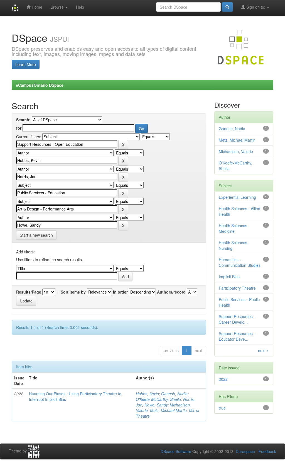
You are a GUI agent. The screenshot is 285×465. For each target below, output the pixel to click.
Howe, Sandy (156, 405)
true (222, 408)
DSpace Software (176, 451)
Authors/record (171, 292)
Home (36, 7)
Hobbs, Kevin (147, 393)
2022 (223, 379)
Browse (58, 7)
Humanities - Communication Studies (240, 262)
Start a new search (36, 235)
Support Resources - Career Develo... (237, 319)
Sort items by (73, 292)
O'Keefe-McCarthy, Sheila (158, 399)
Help (80, 7)
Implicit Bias (229, 276)
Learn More (25, 64)
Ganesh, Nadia (174, 393)
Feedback (267, 451)
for (18, 128)
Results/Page (28, 292)
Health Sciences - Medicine (234, 228)
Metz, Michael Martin (168, 410)
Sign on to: (255, 7)
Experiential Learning (237, 197)
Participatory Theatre (237, 288)
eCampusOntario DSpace (39, 85)
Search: (23, 119)
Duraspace (245, 451)
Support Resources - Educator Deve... (237, 336)
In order (120, 292)
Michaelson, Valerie (236, 151)
